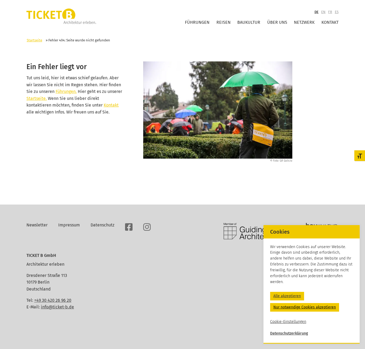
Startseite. (36, 98)
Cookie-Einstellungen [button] (288, 321)
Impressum (69, 225)
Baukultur (248, 22)
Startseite (34, 40)
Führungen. (66, 91)
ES (337, 12)
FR (330, 12)
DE (316, 12)
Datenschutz (102, 225)
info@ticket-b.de (57, 306)
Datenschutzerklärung (289, 333)
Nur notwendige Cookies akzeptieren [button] (304, 307)
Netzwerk (304, 22)
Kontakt (330, 22)
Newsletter (37, 225)
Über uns (277, 22)
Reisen (223, 22)
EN (323, 12)
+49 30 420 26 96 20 (52, 300)
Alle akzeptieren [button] (287, 296)
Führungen (197, 22)
